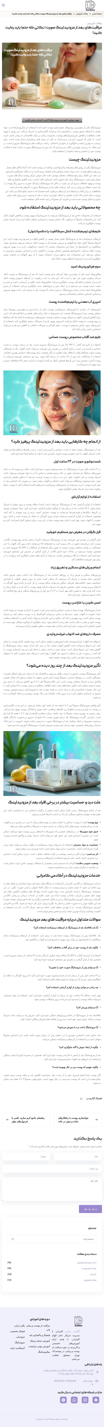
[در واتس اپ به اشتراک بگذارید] (81, 1098)
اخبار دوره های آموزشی (87, 1262)
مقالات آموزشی (94, 23)
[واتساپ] (74, 1400)
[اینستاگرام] (85, 1400)
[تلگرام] (63, 1400)
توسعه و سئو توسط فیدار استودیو (52, 1419)
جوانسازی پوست (89, 1268)
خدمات (93, 1274)
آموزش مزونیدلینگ (66, 139)
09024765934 (59, 1381)
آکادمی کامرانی (21, 907)
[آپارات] (95, 1400)
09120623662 (71, 1381)
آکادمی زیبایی (72, 1331)
